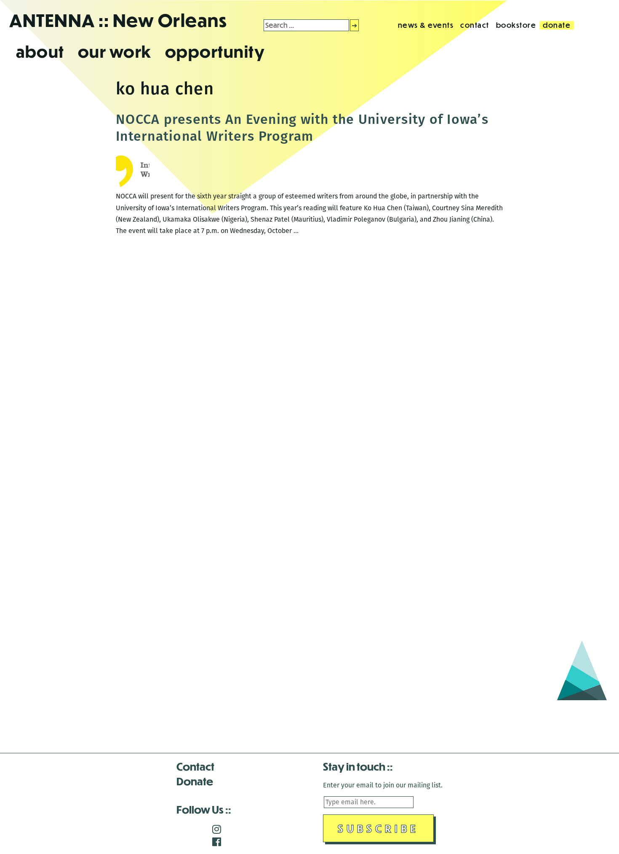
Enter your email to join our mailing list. (383, 785)
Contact (195, 766)
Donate (194, 780)
